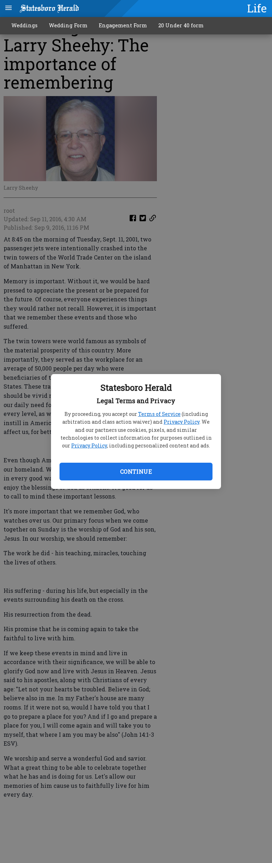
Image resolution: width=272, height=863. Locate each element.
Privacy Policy (181, 421)
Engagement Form (123, 25)
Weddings (24, 25)
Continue (136, 471)
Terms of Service (159, 414)
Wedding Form (68, 25)
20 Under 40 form (181, 25)
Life (257, 8)
